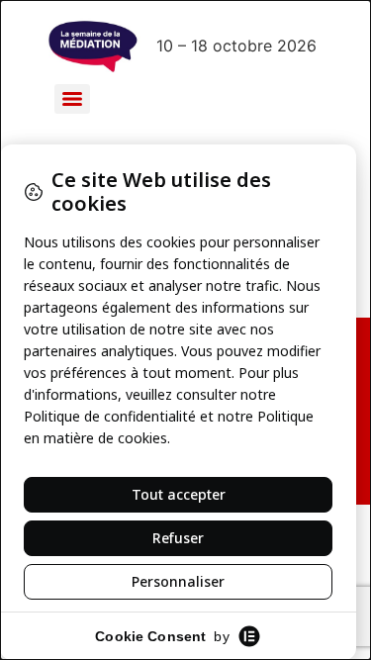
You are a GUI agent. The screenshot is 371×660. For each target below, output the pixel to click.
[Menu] (72, 99)
